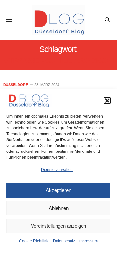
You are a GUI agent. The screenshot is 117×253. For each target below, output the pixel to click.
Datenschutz (64, 241)
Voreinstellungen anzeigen (58, 226)
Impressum (88, 241)
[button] (107, 100)
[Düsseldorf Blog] (58, 20)
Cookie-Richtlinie (34, 241)
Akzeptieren (58, 190)
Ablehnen (59, 208)
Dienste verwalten (57, 169)
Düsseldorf (15, 85)
